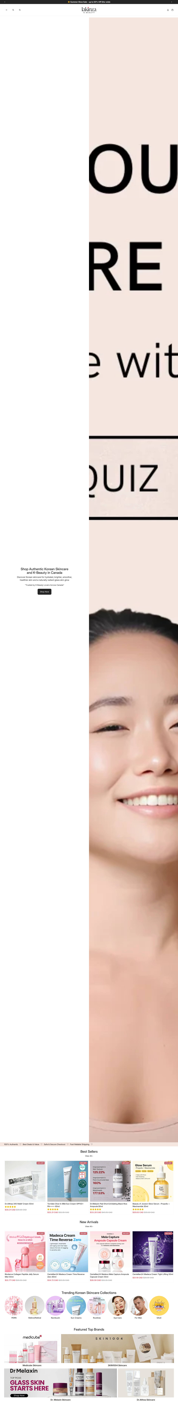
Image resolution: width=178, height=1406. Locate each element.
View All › (89, 1156)
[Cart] (172, 10)
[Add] (42, 1198)
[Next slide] (171, 1307)
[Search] (13, 10)
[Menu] (6, 10)
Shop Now (44, 592)
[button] (10, 1207)
